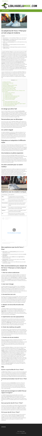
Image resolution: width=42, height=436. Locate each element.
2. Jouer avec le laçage (7, 93)
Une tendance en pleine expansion (8, 86)
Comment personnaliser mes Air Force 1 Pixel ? (11, 102)
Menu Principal (5, 1)
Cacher (16, 80)
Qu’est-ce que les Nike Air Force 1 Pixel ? (10, 101)
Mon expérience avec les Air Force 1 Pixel (9, 89)
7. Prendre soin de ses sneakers (9, 99)
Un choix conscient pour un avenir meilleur (9, 87)
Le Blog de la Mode (23, 433)
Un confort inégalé (5, 84)
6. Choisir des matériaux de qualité (9, 98)
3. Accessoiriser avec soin (8, 95)
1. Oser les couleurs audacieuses (9, 92)
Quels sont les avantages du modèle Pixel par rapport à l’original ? (14, 103)
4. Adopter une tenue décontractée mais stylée (11, 96)
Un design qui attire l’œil (6, 82)
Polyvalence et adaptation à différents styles (9, 85)
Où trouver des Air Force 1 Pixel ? (9, 105)
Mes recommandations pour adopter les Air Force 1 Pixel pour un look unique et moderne (13, 91)
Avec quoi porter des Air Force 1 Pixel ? (10, 104)
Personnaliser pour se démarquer (7, 83)
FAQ (3, 100)
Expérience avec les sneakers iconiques (8, 88)
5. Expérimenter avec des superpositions (10, 97)
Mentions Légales (22, 431)
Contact (18, 431)
